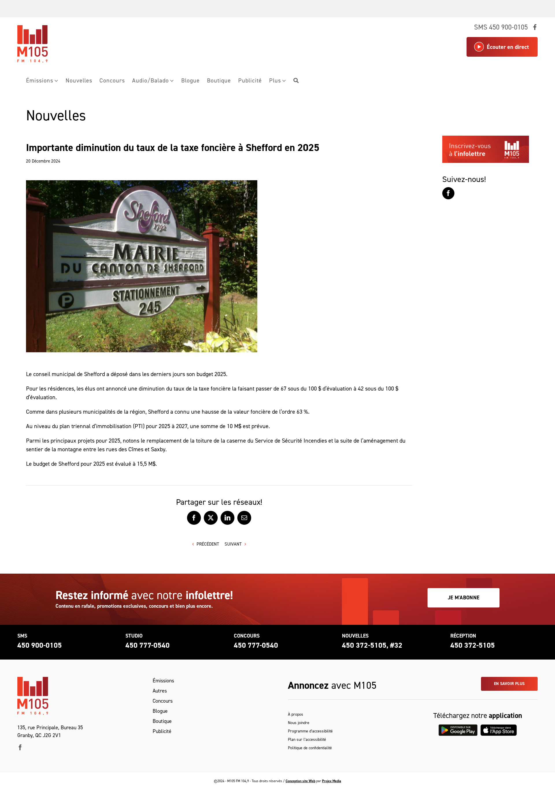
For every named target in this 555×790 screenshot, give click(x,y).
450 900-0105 (39, 645)
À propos (295, 714)
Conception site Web (300, 781)
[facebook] (20, 747)
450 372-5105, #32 (372, 645)
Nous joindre (298, 722)
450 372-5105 (472, 645)
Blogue (160, 711)
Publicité (162, 731)
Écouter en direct (508, 47)
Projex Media (331, 781)
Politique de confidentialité (310, 748)
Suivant (233, 544)
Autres (160, 690)
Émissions (163, 680)
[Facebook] (448, 193)
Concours (163, 700)
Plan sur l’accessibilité (307, 739)
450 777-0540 (147, 645)
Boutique (162, 721)
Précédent (208, 544)
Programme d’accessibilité (310, 731)
